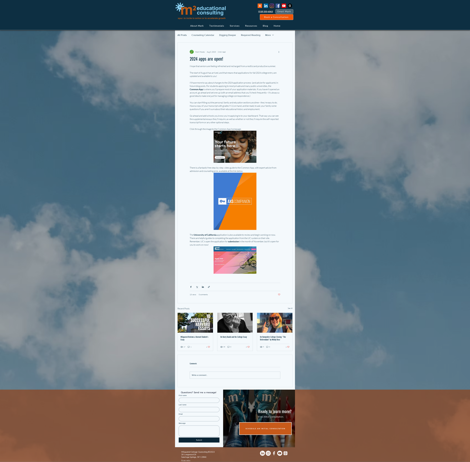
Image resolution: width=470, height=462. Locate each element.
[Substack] (260, 6)
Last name (182, 405)
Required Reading (250, 35)
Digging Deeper (227, 35)
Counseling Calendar (203, 35)
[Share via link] (209, 287)
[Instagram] (272, 6)
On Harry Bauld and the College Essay (233, 337)
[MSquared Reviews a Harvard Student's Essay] (195, 323)
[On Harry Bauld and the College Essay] (235, 323)
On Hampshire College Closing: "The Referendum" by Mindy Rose (273, 338)
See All (290, 308)
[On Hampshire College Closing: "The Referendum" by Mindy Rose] (274, 323)
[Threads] (290, 6)
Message (182, 423)
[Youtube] (284, 6)
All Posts (182, 35)
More (268, 35)
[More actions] (278, 51)
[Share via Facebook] (191, 287)
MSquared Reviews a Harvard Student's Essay (194, 338)
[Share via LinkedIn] (203, 287)
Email (181, 414)
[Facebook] (278, 6)
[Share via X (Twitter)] (197, 287)
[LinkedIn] (266, 6)
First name (183, 395)
